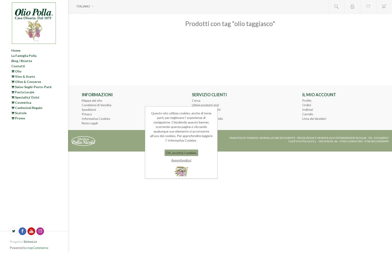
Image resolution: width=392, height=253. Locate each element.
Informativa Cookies (96, 118)
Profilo (306, 100)
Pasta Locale (24, 92)
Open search (336, 6)
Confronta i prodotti (206, 109)
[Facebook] (22, 231)
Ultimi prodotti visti (205, 105)
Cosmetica (22, 102)
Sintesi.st (30, 241)
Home (15, 50)
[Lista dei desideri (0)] (368, 6)
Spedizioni (89, 109)
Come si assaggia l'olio (207, 118)
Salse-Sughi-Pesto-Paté (32, 87)
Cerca (196, 100)
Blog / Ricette (21, 61)
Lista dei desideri (314, 118)
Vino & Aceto (24, 76)
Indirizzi (307, 109)
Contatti (18, 66)
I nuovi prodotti (203, 114)
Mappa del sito (92, 100)
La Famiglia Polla (24, 56)
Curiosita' (198, 123)
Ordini (306, 105)
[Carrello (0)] (384, 6)
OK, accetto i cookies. (181, 153)
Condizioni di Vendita (96, 105)
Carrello (307, 114)
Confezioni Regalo (28, 108)
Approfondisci (181, 160)
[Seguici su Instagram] (40, 231)
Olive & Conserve (27, 82)
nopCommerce (37, 248)
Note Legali (90, 123)
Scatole (20, 113)
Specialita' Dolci (26, 97)
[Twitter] (13, 231)
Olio (18, 71)
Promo (19, 118)
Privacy (87, 114)
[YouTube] (31, 231)
